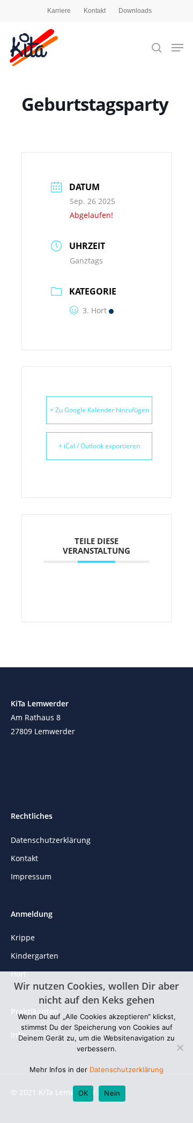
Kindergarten (34, 956)
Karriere (59, 10)
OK (83, 1093)
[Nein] (179, 1047)
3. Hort (95, 310)
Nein (112, 1093)
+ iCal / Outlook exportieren (99, 445)
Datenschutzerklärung (51, 840)
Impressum (31, 876)
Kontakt (95, 10)
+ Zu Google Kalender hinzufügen (99, 409)
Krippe (23, 937)
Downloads (135, 10)
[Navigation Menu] (177, 47)
